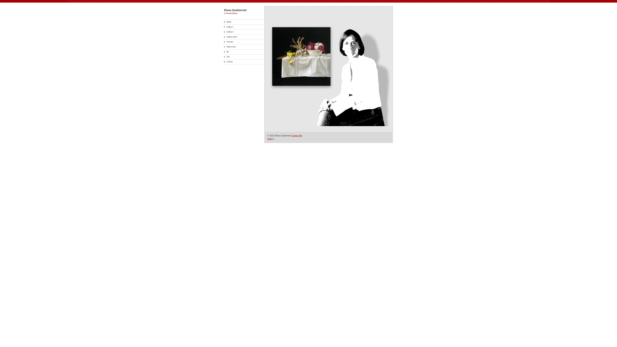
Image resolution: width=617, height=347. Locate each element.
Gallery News (232, 37)
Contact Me (296, 135)
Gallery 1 (230, 27)
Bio (228, 52)
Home (229, 22)
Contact (230, 62)
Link (228, 57)
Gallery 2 (230, 32)
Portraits (230, 42)
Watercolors (231, 47)
